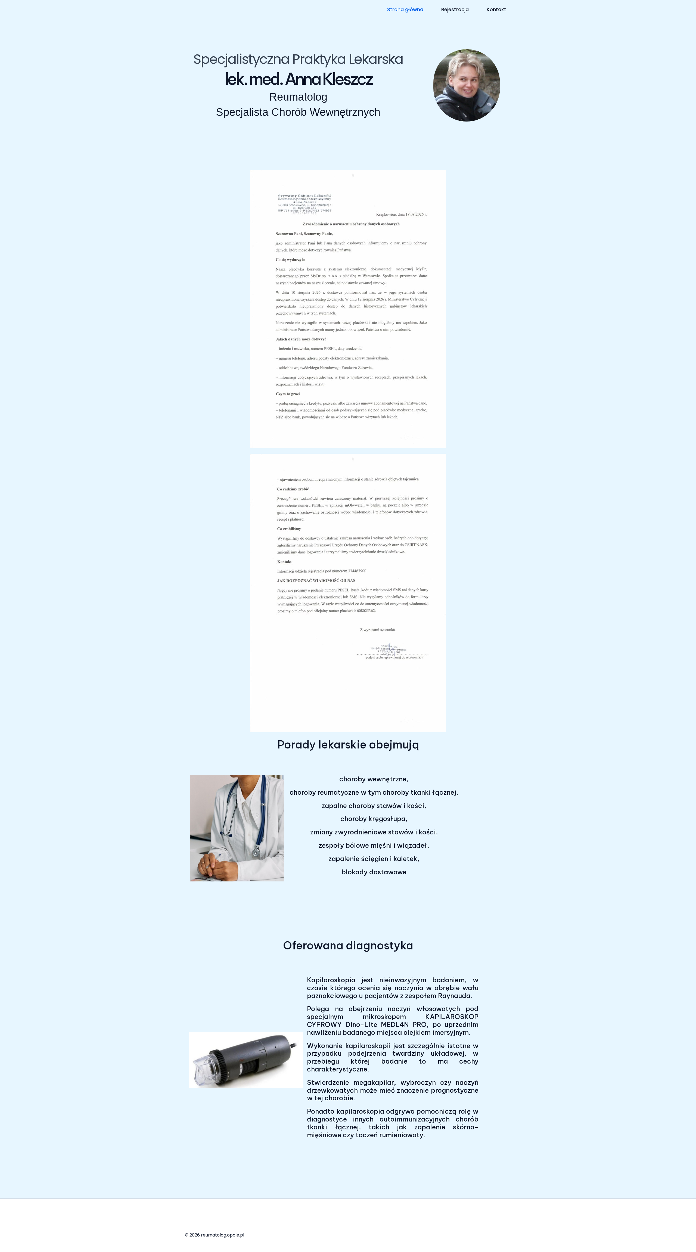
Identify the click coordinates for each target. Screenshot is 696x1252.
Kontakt (496, 9)
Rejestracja (455, 9)
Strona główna (405, 9)
